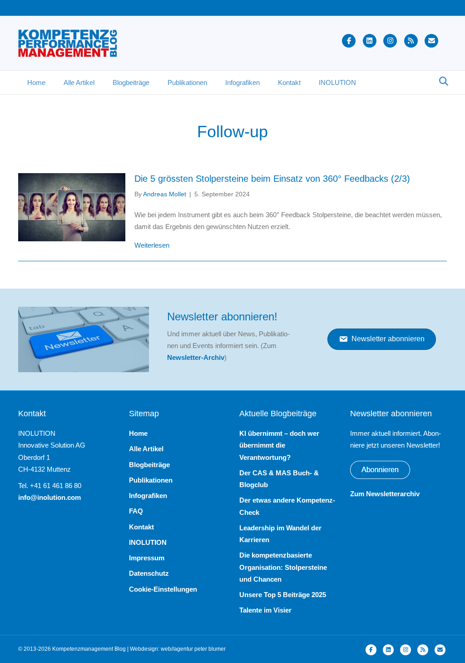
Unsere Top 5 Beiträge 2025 (282, 594)
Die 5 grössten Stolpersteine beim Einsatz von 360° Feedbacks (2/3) (272, 179)
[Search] (441, 81)
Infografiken (242, 82)
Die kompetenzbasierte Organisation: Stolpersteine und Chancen (283, 567)
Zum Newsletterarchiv (385, 494)
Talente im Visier (265, 610)
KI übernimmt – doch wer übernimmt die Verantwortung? (279, 445)
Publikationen (187, 82)
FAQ (136, 511)
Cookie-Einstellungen (163, 589)
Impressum (146, 558)
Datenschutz (149, 573)
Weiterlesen (151, 245)
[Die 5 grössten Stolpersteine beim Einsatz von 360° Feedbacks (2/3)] (71, 206)
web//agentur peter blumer (193, 649)
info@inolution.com (49, 497)
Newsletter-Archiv (195, 357)
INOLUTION (337, 82)
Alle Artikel (79, 82)
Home (36, 82)
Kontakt (289, 82)
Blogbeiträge (131, 82)
